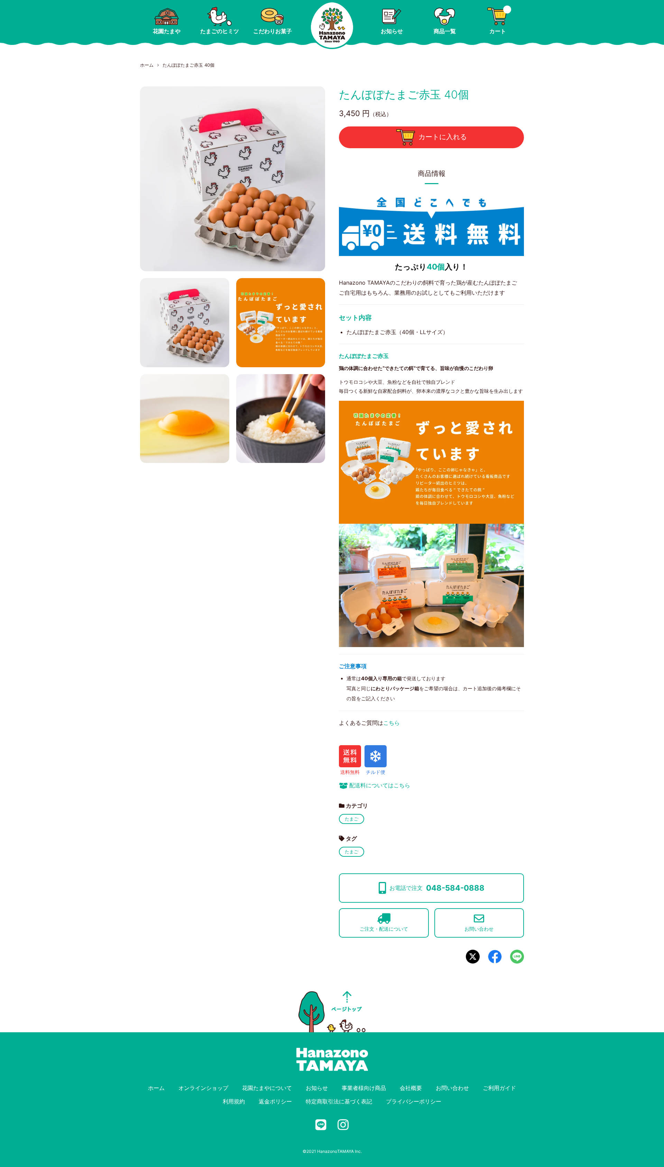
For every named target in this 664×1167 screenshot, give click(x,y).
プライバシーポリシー (413, 1101)
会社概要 (411, 1087)
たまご (351, 819)
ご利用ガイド (499, 1087)
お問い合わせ (479, 929)
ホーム (147, 65)
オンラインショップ (203, 1087)
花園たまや (167, 31)
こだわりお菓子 (272, 31)
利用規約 (234, 1101)
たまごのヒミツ (219, 31)
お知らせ (392, 31)
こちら (391, 722)
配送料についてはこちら (379, 785)
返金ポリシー (275, 1101)
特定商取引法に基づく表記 (339, 1101)
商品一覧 (445, 31)
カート (497, 31)
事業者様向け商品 (364, 1087)
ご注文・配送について (384, 929)
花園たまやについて (267, 1087)
